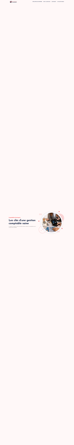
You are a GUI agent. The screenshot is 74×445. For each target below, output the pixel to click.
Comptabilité (54, 1)
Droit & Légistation (46, 1)
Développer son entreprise (37, 1)
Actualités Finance (60, 1)
